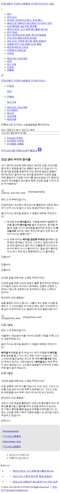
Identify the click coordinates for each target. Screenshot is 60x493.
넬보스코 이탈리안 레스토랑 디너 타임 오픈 (29, 23)
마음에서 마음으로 (16, 50)
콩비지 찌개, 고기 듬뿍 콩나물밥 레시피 (27, 29)
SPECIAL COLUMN (17, 58)
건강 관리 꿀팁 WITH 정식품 (21, 38)
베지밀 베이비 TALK (17, 47)
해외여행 (11, 119)
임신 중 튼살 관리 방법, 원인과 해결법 (26, 35)
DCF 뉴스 (12, 17)
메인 (9, 14)
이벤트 (10, 53)
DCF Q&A (12, 32)
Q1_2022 (49, 3)
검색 (9, 61)
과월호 (10, 70)
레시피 (10, 113)
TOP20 (10, 67)
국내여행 (11, 116)
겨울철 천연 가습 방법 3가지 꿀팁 (24, 44)
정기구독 (11, 64)
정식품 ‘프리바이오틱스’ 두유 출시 (25, 20)
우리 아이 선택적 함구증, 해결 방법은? (26, 41)
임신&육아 (12, 110)
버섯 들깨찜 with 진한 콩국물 (22, 26)
